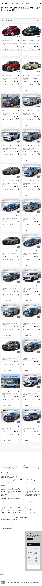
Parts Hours (30, 567)
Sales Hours (30, 544)
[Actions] (18, 41)
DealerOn (8, 582)
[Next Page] (33, 447)
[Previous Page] (31, 447)
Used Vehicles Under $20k (7, 513)
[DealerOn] (4, 581)
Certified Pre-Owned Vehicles (27, 513)
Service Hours (30, 565)
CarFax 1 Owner (35, 513)
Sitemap (12, 582)
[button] (19, 31)
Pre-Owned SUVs (33, 512)
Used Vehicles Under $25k (10, 512)
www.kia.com (3, 583)
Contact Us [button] (30, 539)
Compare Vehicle (7, 90)
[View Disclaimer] (12, 49)
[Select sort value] (39, 20)
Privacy (15, 582)
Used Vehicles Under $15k (17, 513)
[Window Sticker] (18, 119)
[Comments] (18, 49)
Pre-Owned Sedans (26, 512)
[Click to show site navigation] (40, 3)
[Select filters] (37, 20)
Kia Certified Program (18, 512)
